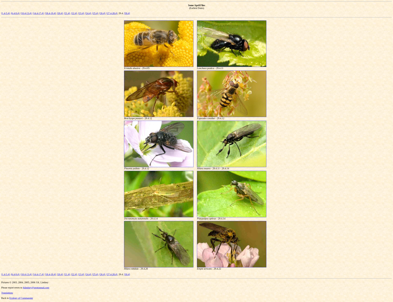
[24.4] (88, 13)
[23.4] (81, 13)
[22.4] (74, 13)
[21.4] (67, 13)
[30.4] (127, 13)
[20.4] (60, 13)
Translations (7, 293)
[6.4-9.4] (15, 13)
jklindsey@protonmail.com (36, 287)
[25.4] (95, 13)
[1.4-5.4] (5, 13)
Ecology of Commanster (21, 298)
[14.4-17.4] (38, 13)
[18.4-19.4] (50, 13)
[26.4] (102, 13)
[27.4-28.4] (111, 13)
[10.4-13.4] (26, 13)
